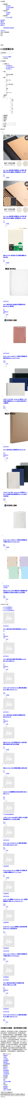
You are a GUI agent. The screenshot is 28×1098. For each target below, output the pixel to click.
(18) (9, 65)
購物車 (2, 21)
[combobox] (14, 49)
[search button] (1, 54)
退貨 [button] (9, 27)
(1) (9, 68)
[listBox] (14, 129)
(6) (10, 67)
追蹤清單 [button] (5, 27)
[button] (14, 9)
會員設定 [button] (12, 27)
